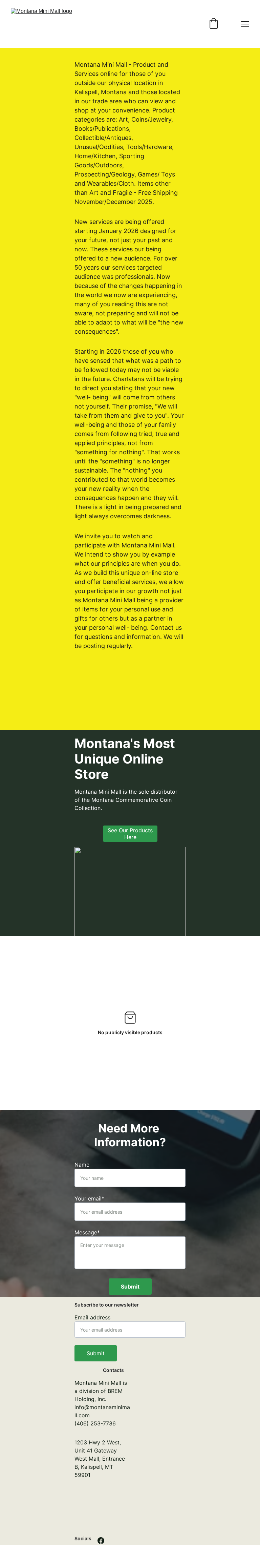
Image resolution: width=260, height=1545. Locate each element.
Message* (87, 1232)
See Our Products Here (130, 833)
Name (81, 1164)
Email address (92, 1317)
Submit (130, 1286)
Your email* (89, 1198)
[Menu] (245, 24)
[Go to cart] (213, 24)
